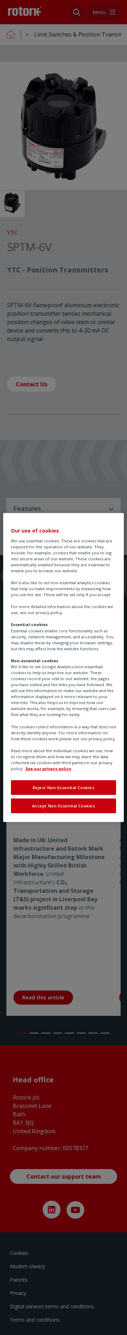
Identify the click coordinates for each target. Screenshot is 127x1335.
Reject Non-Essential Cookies (64, 787)
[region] (63, 667)
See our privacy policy (48, 768)
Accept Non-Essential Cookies (63, 805)
